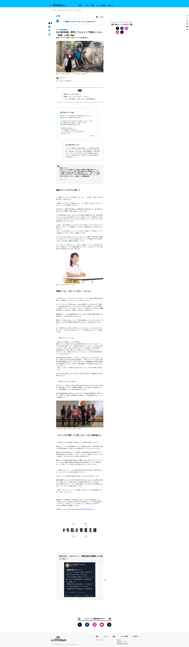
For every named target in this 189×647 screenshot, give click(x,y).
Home (52, 10)
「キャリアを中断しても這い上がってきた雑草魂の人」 (80, 99)
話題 (55, 10)
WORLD (110, 5)
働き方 (61, 80)
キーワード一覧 (99, 640)
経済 (57, 80)
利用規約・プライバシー (123, 642)
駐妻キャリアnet (63, 179)
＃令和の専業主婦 (63, 29)
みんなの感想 (100, 16)
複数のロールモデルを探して (72, 94)
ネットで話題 (101, 5)
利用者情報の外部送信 (122, 643)
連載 (92, 5)
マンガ (86, 5)
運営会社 (119, 640)
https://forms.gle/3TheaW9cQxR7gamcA (82, 509)
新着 (80, 5)
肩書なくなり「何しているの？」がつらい (76, 96)
